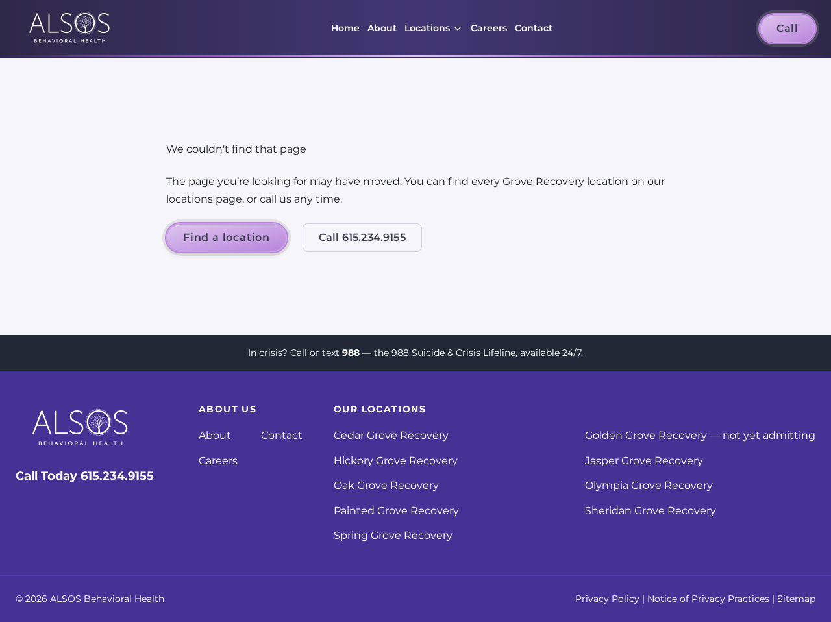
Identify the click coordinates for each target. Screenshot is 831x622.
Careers (489, 28)
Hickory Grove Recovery (396, 460)
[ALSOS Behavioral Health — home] (70, 29)
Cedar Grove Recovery (391, 435)
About (382, 28)
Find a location (226, 237)
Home (345, 28)
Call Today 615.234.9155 (85, 476)
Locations (427, 28)
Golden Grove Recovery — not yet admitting (700, 435)
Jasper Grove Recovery (644, 460)
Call (787, 28)
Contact (533, 28)
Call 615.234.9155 (362, 237)
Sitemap (796, 598)
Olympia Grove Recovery (649, 485)
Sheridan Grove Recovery (650, 510)
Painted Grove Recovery (396, 510)
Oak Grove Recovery (386, 485)
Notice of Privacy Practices (708, 598)
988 (351, 352)
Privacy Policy (607, 598)
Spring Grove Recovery (393, 535)
